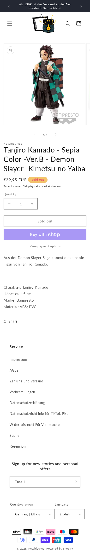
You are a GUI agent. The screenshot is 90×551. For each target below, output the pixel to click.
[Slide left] (34, 134)
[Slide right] (55, 134)
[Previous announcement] (9, 6)
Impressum (18, 359)
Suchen (16, 435)
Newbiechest (37, 548)
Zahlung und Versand (26, 381)
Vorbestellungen (22, 392)
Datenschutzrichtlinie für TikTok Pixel (39, 414)
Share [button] (13, 321)
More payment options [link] (45, 246)
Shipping (28, 186)
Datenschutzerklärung (27, 403)
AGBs (14, 370)
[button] (9, 23)
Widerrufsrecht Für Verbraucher (35, 425)
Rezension (18, 446)
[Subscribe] (75, 482)
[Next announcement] (81, 6)
